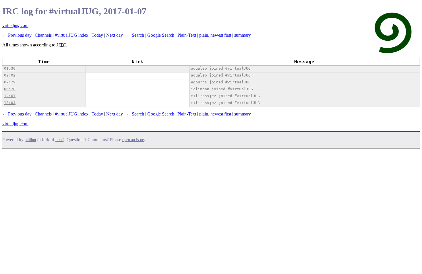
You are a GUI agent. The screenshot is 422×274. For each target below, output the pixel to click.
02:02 (10, 75)
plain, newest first (215, 35)
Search (138, 35)
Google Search (160, 35)
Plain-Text (186, 35)
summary (242, 35)
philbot (30, 140)
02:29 (10, 82)
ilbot (59, 140)
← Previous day (17, 35)
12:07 (10, 96)
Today (97, 35)
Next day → (117, 35)
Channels (43, 35)
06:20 (10, 89)
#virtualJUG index (71, 35)
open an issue (133, 140)
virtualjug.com (15, 25)
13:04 (10, 103)
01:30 (10, 68)
